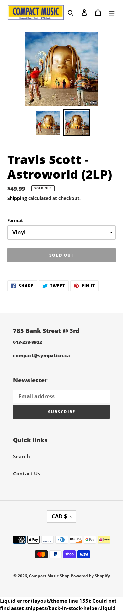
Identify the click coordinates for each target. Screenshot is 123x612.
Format (15, 220)
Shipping (17, 198)
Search (21, 456)
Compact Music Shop (49, 576)
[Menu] (112, 12)
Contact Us (26, 473)
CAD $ (59, 516)
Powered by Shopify (90, 576)
